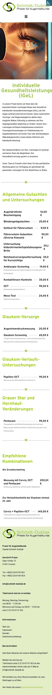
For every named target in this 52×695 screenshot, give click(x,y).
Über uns (6, 627)
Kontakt (5, 633)
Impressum (7, 630)
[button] (26, 17)
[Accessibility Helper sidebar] (49, 3)
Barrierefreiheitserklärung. (32, 687)
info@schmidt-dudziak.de (14, 584)
